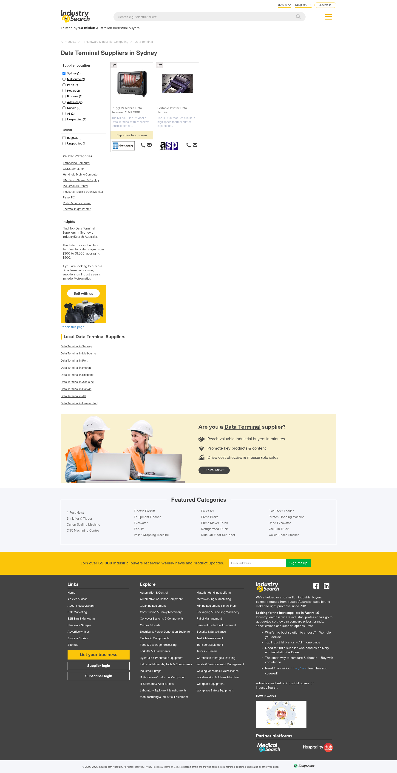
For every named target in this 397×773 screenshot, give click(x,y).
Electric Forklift (144, 511)
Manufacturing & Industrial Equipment (164, 697)
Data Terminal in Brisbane (77, 375)
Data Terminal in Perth (75, 360)
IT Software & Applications (157, 684)
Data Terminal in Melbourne (78, 353)
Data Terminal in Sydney (76, 346)
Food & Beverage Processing (158, 645)
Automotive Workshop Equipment (161, 599)
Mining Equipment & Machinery (216, 606)
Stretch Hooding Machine (287, 517)
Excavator (141, 523)
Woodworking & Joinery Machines (218, 677)
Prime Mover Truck (214, 523)
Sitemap (73, 645)
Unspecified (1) (76, 143)
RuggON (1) (74, 138)
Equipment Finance (147, 517)
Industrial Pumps (150, 671)
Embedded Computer (76, 163)
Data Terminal (144, 42)
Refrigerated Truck (214, 529)
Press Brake (209, 517)
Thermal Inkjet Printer (77, 209)
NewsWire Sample (79, 625)
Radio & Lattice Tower (77, 203)
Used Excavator (280, 523)
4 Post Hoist (75, 513)
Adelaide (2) (74, 102)
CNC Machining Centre (83, 530)
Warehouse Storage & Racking (216, 658)
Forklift (139, 529)
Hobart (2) (73, 91)
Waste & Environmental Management (220, 664)
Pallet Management (209, 618)
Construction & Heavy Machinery (160, 612)
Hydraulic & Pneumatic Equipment (161, 658)
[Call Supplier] (143, 145)
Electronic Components (155, 638)
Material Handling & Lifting (214, 593)
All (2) (70, 114)
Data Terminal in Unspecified (79, 403)
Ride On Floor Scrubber (218, 535)
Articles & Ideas (77, 599)
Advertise (325, 5)
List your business (98, 654)
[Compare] (114, 65)
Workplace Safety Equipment (215, 690)
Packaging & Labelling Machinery (218, 612)
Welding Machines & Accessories (217, 671)
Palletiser (207, 511)
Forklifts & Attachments (155, 651)
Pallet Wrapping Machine (151, 535)
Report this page (72, 327)
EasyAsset (300, 668)
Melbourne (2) (76, 79)
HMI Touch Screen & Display (81, 180)
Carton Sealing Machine (83, 525)
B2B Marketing (77, 612)
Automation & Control (154, 593)
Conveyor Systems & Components (162, 618)
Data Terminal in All (73, 396)
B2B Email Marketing (81, 618)
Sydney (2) (73, 73)
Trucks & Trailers (207, 651)
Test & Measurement (210, 638)
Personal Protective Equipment (216, 625)
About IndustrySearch (81, 606)
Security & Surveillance (211, 632)
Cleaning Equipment (153, 606)
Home (71, 593)
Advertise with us (79, 632)
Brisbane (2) (74, 96)
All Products (68, 42)
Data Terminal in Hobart (76, 368)
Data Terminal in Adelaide (77, 382)
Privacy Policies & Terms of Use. (162, 766)
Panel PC (69, 197)
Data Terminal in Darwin (76, 389)
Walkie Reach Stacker (284, 535)
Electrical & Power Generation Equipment (166, 632)
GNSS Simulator (73, 169)
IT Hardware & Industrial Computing (105, 42)
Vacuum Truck (279, 529)
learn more (214, 470)
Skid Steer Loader (281, 511)
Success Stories (78, 638)
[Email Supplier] (149, 145)
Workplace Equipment (210, 684)
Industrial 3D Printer (75, 186)
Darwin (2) (73, 108)
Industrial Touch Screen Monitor (83, 192)
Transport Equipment (210, 645)
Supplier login (98, 665)
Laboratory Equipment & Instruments (163, 690)
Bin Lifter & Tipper (79, 519)
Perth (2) (72, 85)
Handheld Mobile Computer (80, 174)
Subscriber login (98, 676)
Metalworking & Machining (214, 599)
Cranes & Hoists (150, 625)
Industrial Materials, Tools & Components (166, 664)
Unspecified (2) (76, 119)
